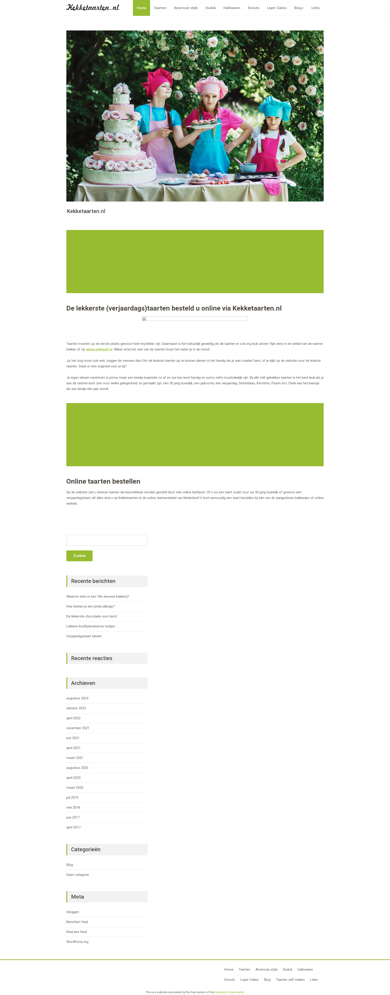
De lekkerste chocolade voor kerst (91, 616)
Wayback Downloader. (229, 992)
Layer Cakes (277, 8)
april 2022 (73, 718)
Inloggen (72, 912)
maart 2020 (74, 788)
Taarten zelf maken (290, 980)
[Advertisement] (195, 261)
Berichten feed (77, 922)
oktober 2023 (76, 708)
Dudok (211, 8)
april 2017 (73, 827)
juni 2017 (72, 817)
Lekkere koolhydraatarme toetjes (90, 626)
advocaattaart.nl (99, 349)
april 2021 (73, 748)
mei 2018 (73, 807)
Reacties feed (76, 932)
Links (315, 8)
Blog (298, 8)
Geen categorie (77, 875)
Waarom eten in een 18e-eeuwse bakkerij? (97, 596)
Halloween (231, 8)
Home (141, 8)
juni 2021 (72, 738)
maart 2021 (74, 758)
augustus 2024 (77, 698)
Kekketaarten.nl (92, 8)
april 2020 (73, 778)
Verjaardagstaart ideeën (84, 636)
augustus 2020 (77, 768)
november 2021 (77, 728)
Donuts (253, 8)
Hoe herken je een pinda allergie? (90, 606)
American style (186, 8)
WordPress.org (77, 942)
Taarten (160, 8)
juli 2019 (72, 798)
